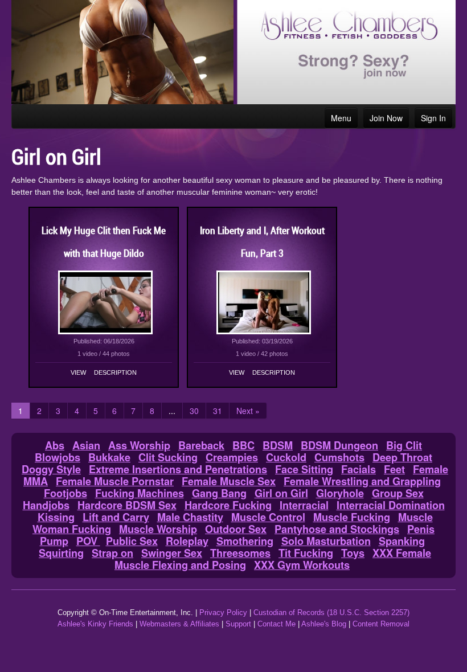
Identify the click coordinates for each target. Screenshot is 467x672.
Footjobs (65, 493)
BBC (243, 445)
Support (238, 624)
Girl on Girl (281, 493)
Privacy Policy (223, 612)
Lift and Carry (116, 517)
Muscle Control (268, 517)
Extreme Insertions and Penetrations (178, 469)
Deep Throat (402, 457)
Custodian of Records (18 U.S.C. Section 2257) (331, 612)
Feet (394, 469)
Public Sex (132, 541)
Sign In (433, 118)
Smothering (244, 541)
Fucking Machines (139, 493)
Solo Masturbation (326, 541)
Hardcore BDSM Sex (127, 505)
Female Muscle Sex (229, 481)
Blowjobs (57, 457)
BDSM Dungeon (339, 445)
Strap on (112, 553)
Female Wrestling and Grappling (362, 481)
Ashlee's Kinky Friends (95, 624)
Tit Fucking (305, 553)
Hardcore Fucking (228, 505)
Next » (248, 410)
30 (194, 410)
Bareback (201, 445)
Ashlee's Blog (323, 624)
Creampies (232, 457)
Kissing (56, 517)
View (78, 372)
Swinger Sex (171, 553)
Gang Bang (219, 493)
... (172, 410)
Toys (352, 553)
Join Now (386, 118)
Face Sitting (304, 469)
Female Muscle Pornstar (115, 481)
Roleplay (187, 541)
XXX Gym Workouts (302, 565)
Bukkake (109, 457)
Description (115, 372)
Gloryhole (340, 493)
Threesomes (240, 553)
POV (88, 541)
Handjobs (46, 505)
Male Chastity (190, 517)
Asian (86, 445)
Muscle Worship (158, 529)
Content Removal (381, 624)
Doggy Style (51, 469)
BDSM (278, 445)
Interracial (304, 505)
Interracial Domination (391, 505)
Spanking (402, 541)
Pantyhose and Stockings (337, 529)
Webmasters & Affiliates (179, 624)
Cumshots (339, 457)
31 (217, 410)
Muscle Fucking (351, 517)
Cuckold (286, 457)
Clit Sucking (168, 457)
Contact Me (276, 624)
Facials (358, 469)
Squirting (61, 553)
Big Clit (404, 445)
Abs (54, 445)
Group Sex (398, 493)
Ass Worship (139, 445)
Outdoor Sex (236, 529)
